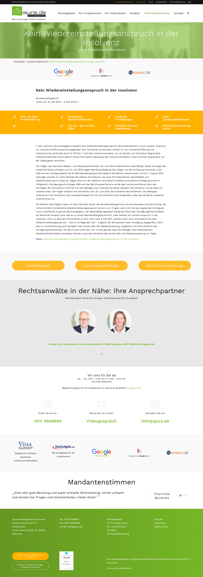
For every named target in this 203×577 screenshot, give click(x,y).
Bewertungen (141, 2)
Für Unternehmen (116, 526)
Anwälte (111, 530)
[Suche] (188, 13)
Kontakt (158, 519)
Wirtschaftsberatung (177, 2)
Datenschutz (161, 526)
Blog (189, 2)
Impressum (160, 523)
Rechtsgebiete (114, 519)
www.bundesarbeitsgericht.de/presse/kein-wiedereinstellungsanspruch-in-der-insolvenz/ (91, 239)
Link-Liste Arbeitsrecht (119, 568)
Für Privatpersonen (117, 523)
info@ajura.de (146, 344)
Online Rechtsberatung (124, 2)
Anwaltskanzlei (161, 2)
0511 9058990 (48, 421)
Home (151, 2)
